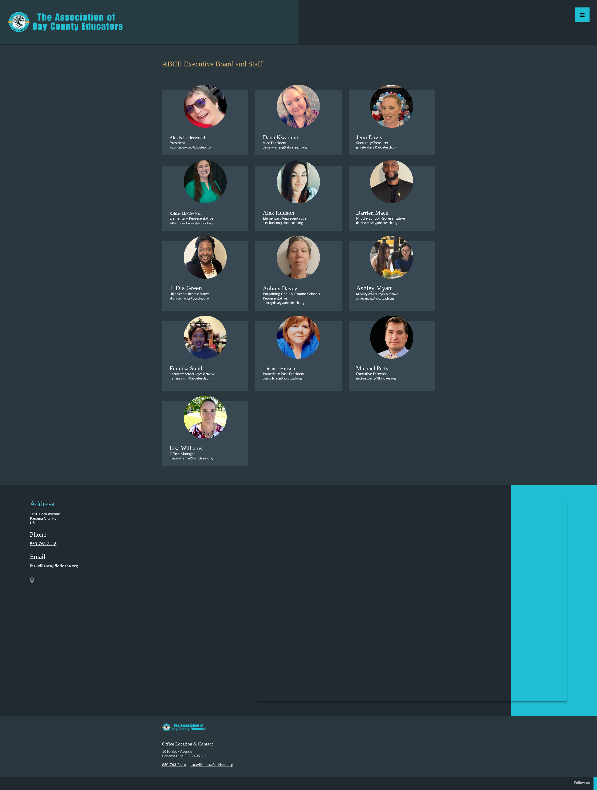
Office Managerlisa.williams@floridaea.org (191, 456)
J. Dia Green (186, 288)
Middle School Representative (380, 221)
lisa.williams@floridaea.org (54, 566)
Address (42, 504)
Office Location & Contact (187, 743)
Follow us (582, 783)
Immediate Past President (284, 376)
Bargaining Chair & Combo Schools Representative (291, 298)
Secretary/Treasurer (376, 145)
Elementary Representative (284, 221)
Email (37, 556)
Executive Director (376, 376)
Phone (38, 534)
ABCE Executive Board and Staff (212, 64)
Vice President (285, 145)
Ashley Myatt (374, 288)
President (191, 145)
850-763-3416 (43, 544)
